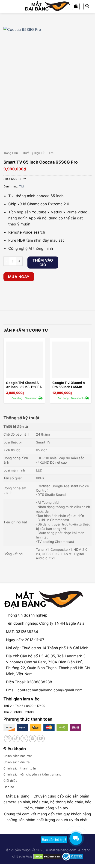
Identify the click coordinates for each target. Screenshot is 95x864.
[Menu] (8, 6)
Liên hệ (8, 787)
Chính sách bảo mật (17, 756)
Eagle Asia (24, 856)
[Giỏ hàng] (76, 6)
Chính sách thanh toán (19, 768)
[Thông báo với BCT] (72, 856)
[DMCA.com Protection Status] (47, 856)
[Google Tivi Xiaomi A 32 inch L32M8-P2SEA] (24, 360)
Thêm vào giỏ (43, 262)
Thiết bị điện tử (33, 153)
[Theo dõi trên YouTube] (41, 738)
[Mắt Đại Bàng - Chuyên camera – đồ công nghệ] (47, 6)
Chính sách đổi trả (16, 762)
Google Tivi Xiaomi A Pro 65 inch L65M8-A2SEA (68, 385)
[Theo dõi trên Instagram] (8, 738)
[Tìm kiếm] (87, 6)
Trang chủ (10, 153)
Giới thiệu (10, 780)
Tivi (51, 153)
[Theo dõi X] (24, 738)
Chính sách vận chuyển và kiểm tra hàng (32, 774)
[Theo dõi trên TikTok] (16, 738)
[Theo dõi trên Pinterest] (32, 738)
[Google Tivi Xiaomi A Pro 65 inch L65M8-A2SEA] (70, 360)
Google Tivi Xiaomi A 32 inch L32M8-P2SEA (24, 385)
